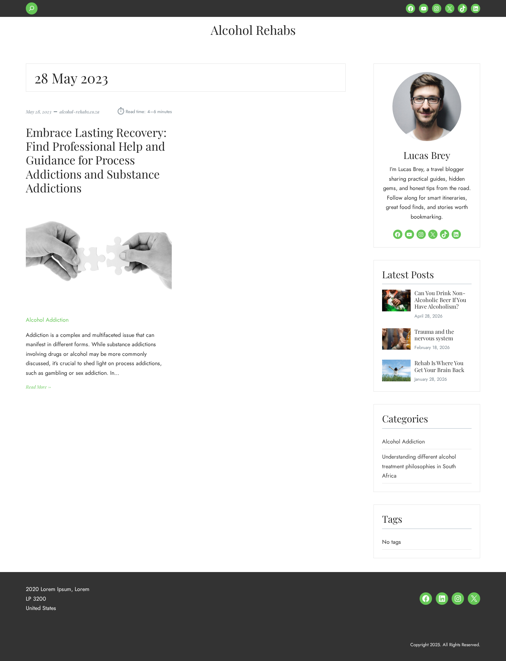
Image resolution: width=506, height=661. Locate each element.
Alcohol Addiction (47, 320)
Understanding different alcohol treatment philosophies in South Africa (419, 466)
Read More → (38, 387)
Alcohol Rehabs (253, 29)
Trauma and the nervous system (434, 335)
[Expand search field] (32, 8)
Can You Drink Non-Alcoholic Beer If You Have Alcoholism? (440, 300)
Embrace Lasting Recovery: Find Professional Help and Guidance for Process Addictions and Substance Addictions (96, 160)
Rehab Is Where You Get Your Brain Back (439, 366)
